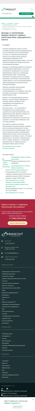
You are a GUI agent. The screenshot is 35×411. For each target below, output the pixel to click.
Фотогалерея (5, 343)
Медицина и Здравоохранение (10, 292)
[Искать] (32, 9)
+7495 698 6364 (10, 243)
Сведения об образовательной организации (13, 345)
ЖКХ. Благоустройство (8, 311)
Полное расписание (7, 350)
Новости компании (17, 168)
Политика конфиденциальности (10, 375)
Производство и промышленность (11, 271)
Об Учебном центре (7, 333)
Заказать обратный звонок (17, 223)
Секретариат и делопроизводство (11, 304)
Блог (3, 370)
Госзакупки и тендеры (8, 276)
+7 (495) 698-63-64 (17, 218)
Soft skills (4, 313)
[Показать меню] (33, 16)
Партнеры (4, 347)
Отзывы (4, 338)
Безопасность (5, 297)
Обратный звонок (26, 13)
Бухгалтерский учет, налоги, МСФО (11, 288)
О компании (10, 23)
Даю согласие (17, 406)
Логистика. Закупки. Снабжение (10, 283)
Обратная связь (6, 367)
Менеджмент (5, 295)
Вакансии (4, 363)
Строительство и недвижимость (10, 306)
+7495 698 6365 (10, 259)
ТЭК (3, 299)
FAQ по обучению (6, 340)
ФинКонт (3, 23)
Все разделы (5, 323)
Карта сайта (5, 377)
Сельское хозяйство (7, 320)
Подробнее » (16, 403)
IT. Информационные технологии (10, 316)
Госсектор (4, 281)
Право (3, 290)
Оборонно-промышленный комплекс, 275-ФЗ (14, 278)
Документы (5, 372)
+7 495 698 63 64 (6, 13)
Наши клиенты (6, 365)
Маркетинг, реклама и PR (8, 302)
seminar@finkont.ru (13, 253)
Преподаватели (6, 336)
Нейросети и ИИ (6, 318)
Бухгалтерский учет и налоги (10, 25)
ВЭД (3, 309)
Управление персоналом (8, 274)
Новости (17, 23)
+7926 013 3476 (10, 249)
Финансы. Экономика (8, 285)
